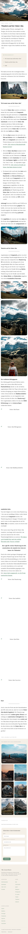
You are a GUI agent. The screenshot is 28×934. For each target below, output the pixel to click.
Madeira (3, 911)
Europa (6, 23)
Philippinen (17, 891)
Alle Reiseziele (4, 882)
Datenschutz (3, 931)
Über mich (3, 887)
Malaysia (17, 889)
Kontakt (3, 889)
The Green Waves (6, 870)
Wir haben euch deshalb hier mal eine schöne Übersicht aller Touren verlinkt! (14, 539)
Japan (16, 887)
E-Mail (9, 839)
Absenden (7, 858)
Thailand (17, 899)
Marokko (3, 921)
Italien (10, 23)
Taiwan (16, 896)
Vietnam (17, 901)
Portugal (3, 913)
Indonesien (17, 884)
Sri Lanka (17, 894)
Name (4, 833)
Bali (16, 882)
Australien (3, 923)
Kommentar (6, 845)
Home (2, 23)
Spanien (3, 918)
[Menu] (26, 2)
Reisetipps (3, 884)
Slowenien (3, 916)
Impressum (10, 931)
